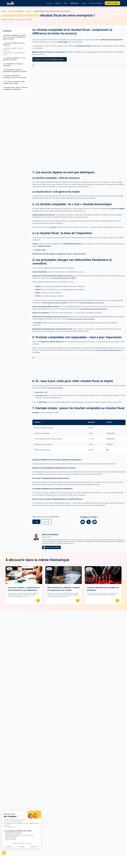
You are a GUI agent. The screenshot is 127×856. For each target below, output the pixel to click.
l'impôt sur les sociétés (55, 388)
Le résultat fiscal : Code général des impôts (14, 53)
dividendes (52, 227)
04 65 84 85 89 (96, 3)
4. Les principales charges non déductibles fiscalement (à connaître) (15, 70)
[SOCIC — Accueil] (10, 3)
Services (49, 3)
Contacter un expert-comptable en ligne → (49, 59)
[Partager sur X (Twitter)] (88, 522)
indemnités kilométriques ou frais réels (91, 302)
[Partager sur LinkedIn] (94, 522)
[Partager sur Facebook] (82, 522)
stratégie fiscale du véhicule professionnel (94, 309)
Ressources (74, 3)
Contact (83, 3)
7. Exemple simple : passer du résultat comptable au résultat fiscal (15, 88)
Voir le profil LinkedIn (52, 547)
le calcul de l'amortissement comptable (64, 278)
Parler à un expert (112, 3)
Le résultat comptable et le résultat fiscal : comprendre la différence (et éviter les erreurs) (14, 37)
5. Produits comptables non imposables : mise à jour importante (14, 76)
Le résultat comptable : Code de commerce (13, 49)
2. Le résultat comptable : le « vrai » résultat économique (14, 59)
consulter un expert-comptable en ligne (107, 350)
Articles (28, 11)
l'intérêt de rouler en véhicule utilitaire (54, 302)
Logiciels (58, 3)
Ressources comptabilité (16, 11)
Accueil (3, 11)
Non (44, 522)
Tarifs (65, 3)
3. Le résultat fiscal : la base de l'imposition (13, 64)
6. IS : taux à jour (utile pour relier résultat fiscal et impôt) (14, 82)
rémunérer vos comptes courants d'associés (81, 319)
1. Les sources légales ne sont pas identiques (14, 44)
